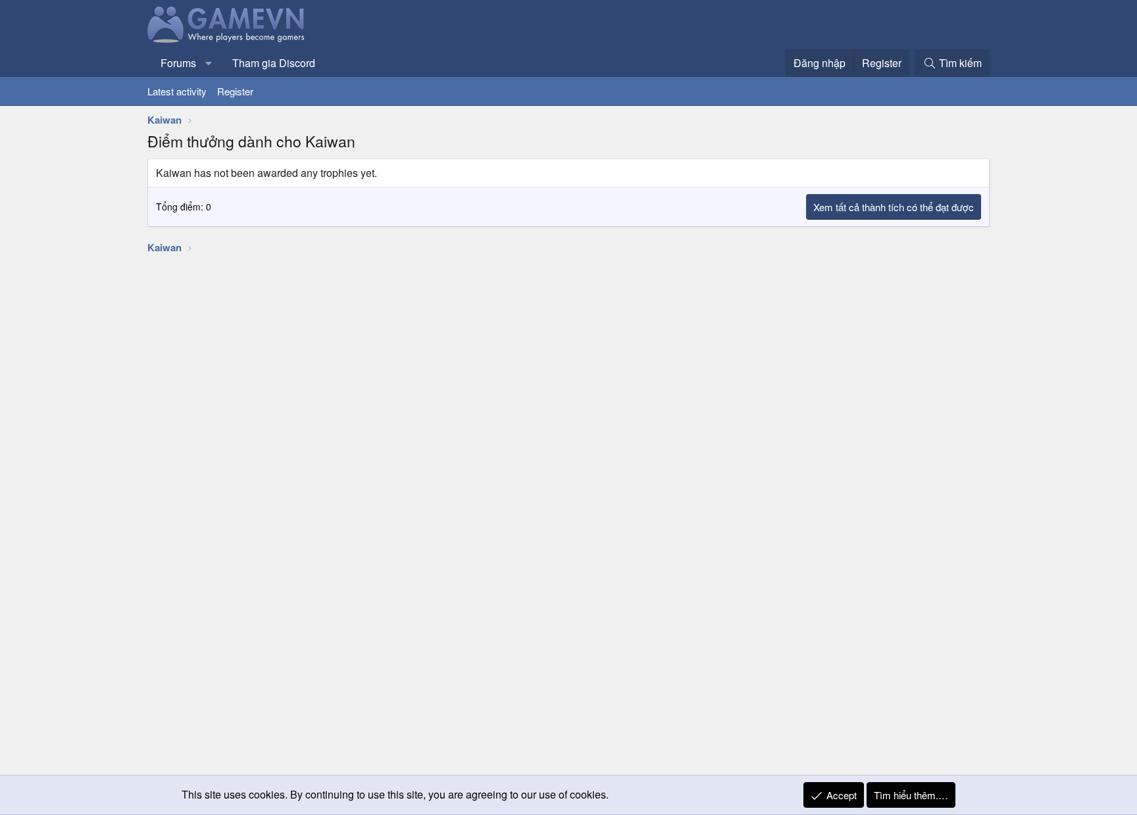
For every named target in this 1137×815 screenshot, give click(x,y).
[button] (209, 63)
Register (235, 91)
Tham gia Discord (273, 62)
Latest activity (177, 91)
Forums (178, 62)
